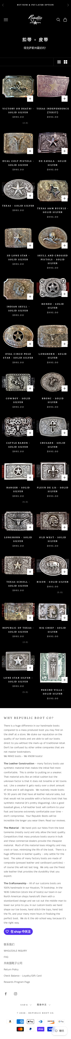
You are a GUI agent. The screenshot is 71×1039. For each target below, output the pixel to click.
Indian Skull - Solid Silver (18, 309)
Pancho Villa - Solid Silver (52, 692)
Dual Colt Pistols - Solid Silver (18, 163)
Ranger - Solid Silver (18, 489)
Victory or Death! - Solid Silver (18, 111)
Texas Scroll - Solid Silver (18, 584)
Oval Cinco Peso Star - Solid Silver (18, 356)
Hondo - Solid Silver (52, 306)
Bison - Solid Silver (53, 582)
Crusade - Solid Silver (53, 445)
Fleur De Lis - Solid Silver (53, 489)
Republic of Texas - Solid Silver (18, 630)
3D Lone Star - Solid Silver (18, 257)
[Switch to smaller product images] (65, 62)
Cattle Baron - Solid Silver (18, 445)
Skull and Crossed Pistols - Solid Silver (52, 259)
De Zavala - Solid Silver (53, 163)
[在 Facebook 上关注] (6, 994)
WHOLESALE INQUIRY (15, 951)
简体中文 (42, 1005)
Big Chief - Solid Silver (52, 630)
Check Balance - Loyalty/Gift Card (23, 976)
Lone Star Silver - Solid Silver (18, 680)
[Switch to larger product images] (59, 62)
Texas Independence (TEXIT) (53, 111)
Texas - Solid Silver (18, 206)
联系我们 (9, 944)
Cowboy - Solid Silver (18, 400)
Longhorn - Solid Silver (53, 356)
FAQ (6, 957)
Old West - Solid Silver (52, 539)
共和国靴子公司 (13, 963)
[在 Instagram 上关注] (15, 994)
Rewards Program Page (17, 982)
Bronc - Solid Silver (53, 400)
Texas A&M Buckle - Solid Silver (52, 210)
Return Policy (11, 969)
